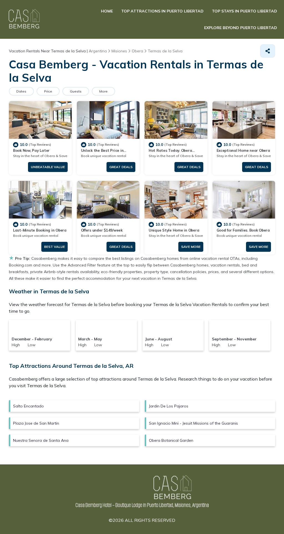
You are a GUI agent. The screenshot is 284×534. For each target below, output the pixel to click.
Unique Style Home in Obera (174, 230)
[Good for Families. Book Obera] (243, 200)
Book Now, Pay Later (31, 150)
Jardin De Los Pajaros (168, 406)
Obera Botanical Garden (171, 440)
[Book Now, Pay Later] (40, 120)
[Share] (267, 51)
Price (48, 91)
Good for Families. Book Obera (243, 230)
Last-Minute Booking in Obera (40, 230)
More (103, 91)
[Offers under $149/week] (108, 200)
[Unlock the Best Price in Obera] (108, 120)
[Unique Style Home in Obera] (175, 200)
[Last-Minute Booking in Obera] (40, 200)
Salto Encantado (28, 406)
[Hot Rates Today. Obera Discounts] (175, 120)
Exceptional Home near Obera (243, 150)
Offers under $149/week (102, 230)
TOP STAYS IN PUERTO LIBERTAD (244, 11)
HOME (107, 11)
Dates (21, 91)
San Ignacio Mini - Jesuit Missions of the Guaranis (193, 423)
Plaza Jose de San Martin (36, 423)
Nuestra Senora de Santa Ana (41, 440)
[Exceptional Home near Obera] (243, 120)
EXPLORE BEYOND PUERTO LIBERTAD (240, 27)
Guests (76, 91)
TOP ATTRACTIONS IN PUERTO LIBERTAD (162, 11)
